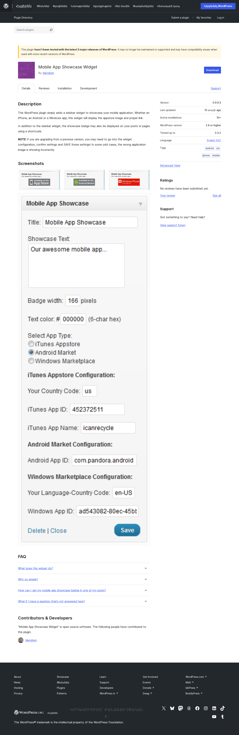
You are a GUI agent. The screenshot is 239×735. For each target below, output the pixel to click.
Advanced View (170, 165)
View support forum (172, 225)
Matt (190, 682)
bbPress (192, 687)
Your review (167, 195)
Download (212, 70)
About (17, 676)
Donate (148, 687)
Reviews (44, 88)
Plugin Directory (23, 17)
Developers (106, 687)
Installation (65, 88)
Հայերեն (52, 712)
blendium (48, 73)
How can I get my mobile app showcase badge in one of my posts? (62, 590)
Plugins (61, 687)
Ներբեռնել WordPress (218, 6)
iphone (206, 155)
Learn (103, 676)
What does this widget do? (35, 568)
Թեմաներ (63, 682)
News (17, 682)
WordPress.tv (109, 693)
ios (218, 148)
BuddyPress (194, 693)
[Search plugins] (51, 29)
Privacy (18, 693)
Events (147, 682)
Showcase (63, 676)
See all (217, 195)
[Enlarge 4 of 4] (145, 197)
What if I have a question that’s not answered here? (51, 601)
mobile (216, 155)
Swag (147, 693)
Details (26, 88)
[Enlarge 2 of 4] (100, 174)
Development (88, 88)
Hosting (18, 687)
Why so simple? (28, 579)
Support (216, 88)
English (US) (214, 140)
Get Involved (150, 676)
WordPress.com (196, 676)
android (210, 148)
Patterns (62, 693)
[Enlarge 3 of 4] (145, 174)
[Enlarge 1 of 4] (55, 174)
